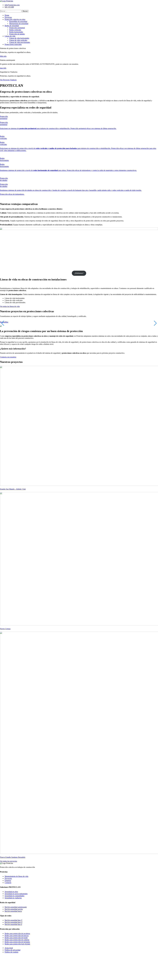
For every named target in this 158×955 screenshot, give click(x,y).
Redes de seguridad (12, 26)
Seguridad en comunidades (14, 896)
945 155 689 (9, 7)
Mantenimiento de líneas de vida (16, 876)
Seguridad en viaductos (13, 898)
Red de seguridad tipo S (13, 924)
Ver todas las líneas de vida (10, 306)
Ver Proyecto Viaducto (8, 80)
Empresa (8, 880)
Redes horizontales (16, 32)
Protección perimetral (17, 28)
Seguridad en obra (11, 892)
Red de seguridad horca (13, 911)
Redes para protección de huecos (17, 936)
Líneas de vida (10, 36)
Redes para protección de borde (16, 938)
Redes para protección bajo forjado (17, 944)
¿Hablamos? (79, 273)
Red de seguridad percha (14, 909)
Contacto (8, 883)
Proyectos (8, 17)
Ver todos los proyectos (8, 861)
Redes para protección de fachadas (17, 942)
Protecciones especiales (13, 44)
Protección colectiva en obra (15, 19)
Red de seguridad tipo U (13, 922)
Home (7, 15)
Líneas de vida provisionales (19, 42)
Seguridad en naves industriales (16, 894)
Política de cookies (11, 952)
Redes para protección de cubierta (17, 940)
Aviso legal (9, 948)
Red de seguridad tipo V (13, 920)
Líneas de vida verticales (18, 40)
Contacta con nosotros (8, 357)
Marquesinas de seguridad (18, 24)
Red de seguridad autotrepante (16, 907)
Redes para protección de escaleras (17, 934)
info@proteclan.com (12, 5)
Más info (3, 56)
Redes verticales (15, 30)
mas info (3, 68)
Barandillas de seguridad (18, 21)
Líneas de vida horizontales (19, 38)
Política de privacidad (12, 950)
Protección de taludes (17, 34)
